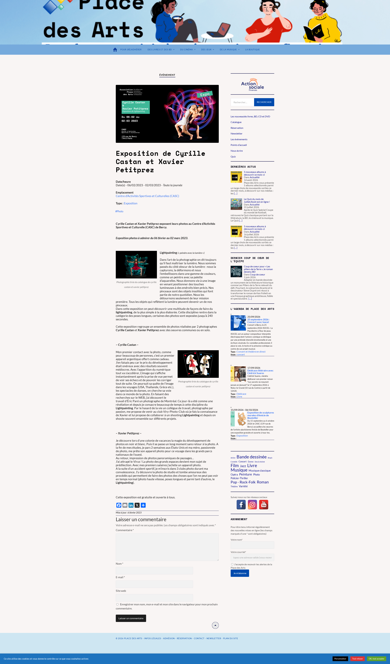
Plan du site (230, 638)
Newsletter (236, 133)
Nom (119, 563)
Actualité (254, 177)
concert (241, 354)
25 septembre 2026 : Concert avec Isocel (258, 321)
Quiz (233, 156)
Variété (243, 486)
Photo (256, 474)
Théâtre (234, 486)
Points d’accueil (239, 144)
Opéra (234, 474)
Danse (251, 461)
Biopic (270, 458)
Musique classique (260, 470)
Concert (243, 461)
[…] (235, 193)
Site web (121, 590)
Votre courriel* (238, 551)
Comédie (234, 462)
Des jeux (206, 49)
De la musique (228, 49)
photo (120, 211)
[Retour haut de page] (215, 627)
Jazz (243, 466)
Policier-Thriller (239, 478)
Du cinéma (186, 49)
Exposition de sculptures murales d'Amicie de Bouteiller (260, 415)
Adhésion (169, 638)
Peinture (245, 474)
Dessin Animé (260, 462)
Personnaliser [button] (340, 658)
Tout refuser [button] (357, 658)
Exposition (130, 203)
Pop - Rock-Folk (243, 482)
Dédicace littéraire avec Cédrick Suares (260, 372)
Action (233, 458)
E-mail (120, 577)
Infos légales (152, 638)
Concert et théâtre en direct (251, 351)
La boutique (252, 49)
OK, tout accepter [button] (376, 658)
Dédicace (241, 393)
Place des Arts (133, 638)
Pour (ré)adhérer (131, 49)
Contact (199, 638)
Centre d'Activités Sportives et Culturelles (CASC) (147, 196)
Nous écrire (237, 150)
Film (235, 465)
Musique (239, 470)
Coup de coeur (257, 274)
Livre (239, 396)
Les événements (239, 139)
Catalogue (236, 122)
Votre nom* (237, 539)
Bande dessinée (252, 457)
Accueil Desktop (116, 50)
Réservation (237, 127)
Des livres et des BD (160, 49)
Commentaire (125, 530)
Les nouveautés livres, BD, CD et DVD (250, 116)
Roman (263, 482)
